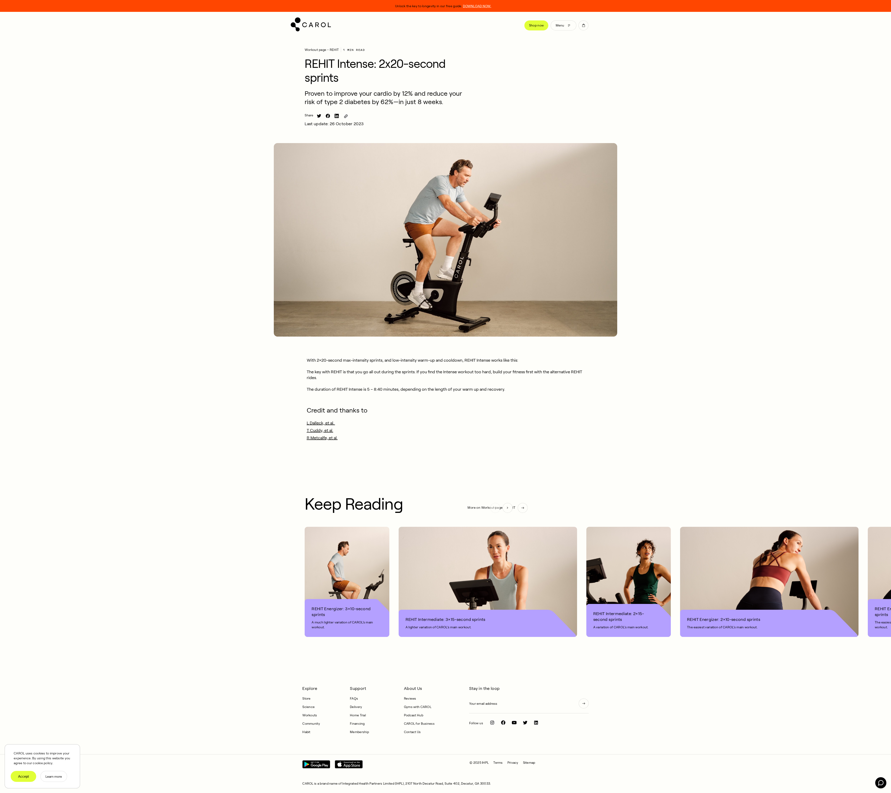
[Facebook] (503, 722)
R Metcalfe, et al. (322, 438)
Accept (23, 776)
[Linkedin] (536, 722)
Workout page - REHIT (322, 50)
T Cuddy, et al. (320, 430)
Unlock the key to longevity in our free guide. (443, 6)
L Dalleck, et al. (321, 423)
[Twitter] (525, 722)
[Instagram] (492, 722)
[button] (583, 25)
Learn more (53, 776)
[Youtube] (514, 722)
